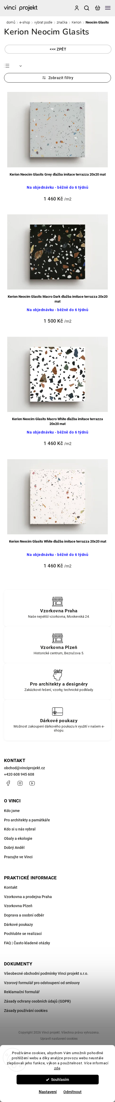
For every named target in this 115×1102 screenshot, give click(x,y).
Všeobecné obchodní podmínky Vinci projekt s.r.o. (46, 973)
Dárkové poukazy (18, 924)
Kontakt (10, 887)
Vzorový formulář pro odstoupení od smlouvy (42, 983)
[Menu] (108, 8)
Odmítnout (72, 1092)
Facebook (8, 783)
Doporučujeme (27, 66)
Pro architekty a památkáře (27, 820)
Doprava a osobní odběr (24, 915)
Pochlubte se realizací (23, 933)
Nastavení (48, 1091)
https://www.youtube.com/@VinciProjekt (32, 783)
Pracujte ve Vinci (18, 857)
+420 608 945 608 (19, 774)
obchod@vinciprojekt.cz (24, 768)
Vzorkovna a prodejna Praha (28, 897)
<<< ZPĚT (58, 49)
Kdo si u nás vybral (20, 829)
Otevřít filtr (57, 78)
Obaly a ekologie (18, 838)
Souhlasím (60, 1079)
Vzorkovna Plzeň (18, 906)
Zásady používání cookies (26, 1010)
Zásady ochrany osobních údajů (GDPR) (37, 1001)
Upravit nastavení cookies (59, 1039)
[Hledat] (87, 8)
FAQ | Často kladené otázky (27, 943)
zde (57, 1068)
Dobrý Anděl (14, 847)
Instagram (20, 783)
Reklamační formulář (22, 992)
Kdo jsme (12, 811)
